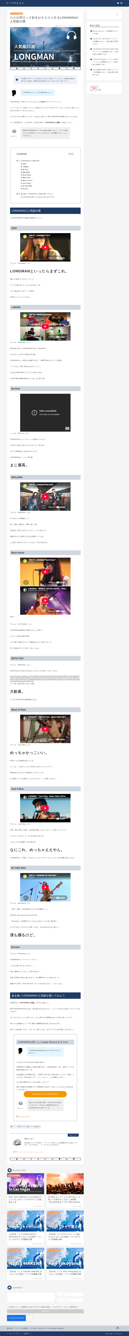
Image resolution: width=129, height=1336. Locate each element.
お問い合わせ (102, 1)
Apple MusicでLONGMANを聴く (45, 1094)
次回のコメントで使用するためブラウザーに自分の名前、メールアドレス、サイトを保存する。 (44, 1307)
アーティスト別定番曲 (16, 13)
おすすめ (31, 1126)
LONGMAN (22, 1126)
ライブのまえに (15, 3)
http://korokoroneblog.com (31, 1152)
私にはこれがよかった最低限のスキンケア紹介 (105, 32)
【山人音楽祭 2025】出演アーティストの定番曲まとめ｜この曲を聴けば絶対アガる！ (105, 72)
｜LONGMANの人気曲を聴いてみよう (37, 194)
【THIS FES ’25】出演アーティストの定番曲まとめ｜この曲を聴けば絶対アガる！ (105, 41)
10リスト (14, 1126)
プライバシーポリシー (106, 3)
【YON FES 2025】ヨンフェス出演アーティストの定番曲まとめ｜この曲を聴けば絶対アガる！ (106, 62)
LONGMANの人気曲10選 (30, 161)
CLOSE (71, 153)
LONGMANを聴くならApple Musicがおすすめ (38, 197)
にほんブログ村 (95, 90)
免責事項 (101, 5)
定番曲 (38, 1126)
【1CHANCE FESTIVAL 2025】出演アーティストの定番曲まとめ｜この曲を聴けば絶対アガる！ (105, 51)
